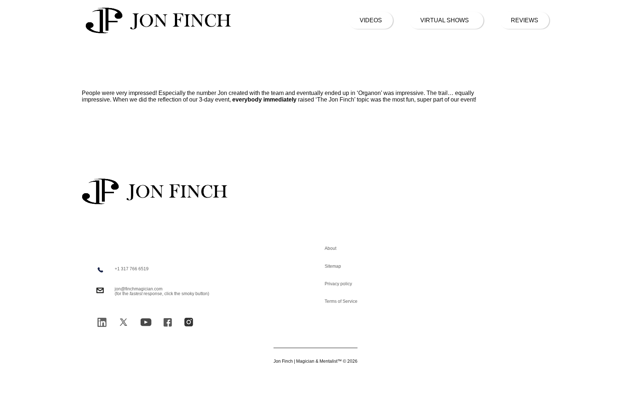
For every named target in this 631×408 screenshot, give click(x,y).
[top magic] (591, 357)
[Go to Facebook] (167, 322)
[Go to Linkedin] (102, 322)
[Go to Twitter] (123, 322)
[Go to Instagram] (188, 322)
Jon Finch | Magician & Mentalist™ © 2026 (315, 361)
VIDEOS (371, 20)
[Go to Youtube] (146, 322)
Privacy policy (338, 283)
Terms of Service (341, 301)
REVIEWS (524, 20)
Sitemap (333, 266)
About (330, 248)
